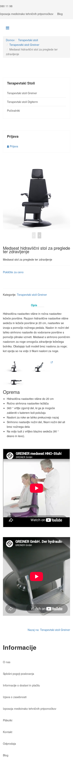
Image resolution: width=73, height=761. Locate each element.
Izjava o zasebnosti (14, 697)
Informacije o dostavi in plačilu (21, 685)
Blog (60, 14)
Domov (10, 40)
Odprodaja (9, 743)
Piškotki (7, 720)
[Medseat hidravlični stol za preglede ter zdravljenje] (36, 195)
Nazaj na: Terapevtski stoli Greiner (49, 630)
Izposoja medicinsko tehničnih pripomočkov (26, 14)
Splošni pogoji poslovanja (18, 674)
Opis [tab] (34, 305)
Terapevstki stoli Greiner (24, 45)
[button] (12, 146)
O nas (6, 662)
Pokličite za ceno (13, 272)
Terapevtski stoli (28, 40)
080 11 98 (6, 6)
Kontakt (7, 732)
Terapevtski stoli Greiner (32, 295)
